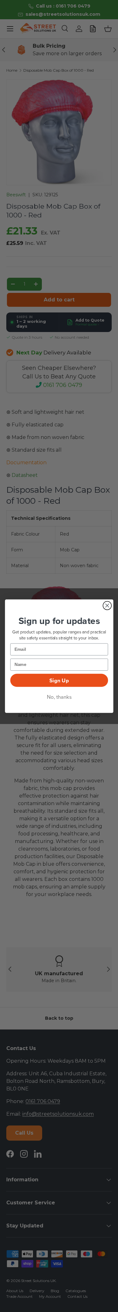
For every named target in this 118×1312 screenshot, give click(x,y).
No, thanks (59, 697)
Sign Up (59, 680)
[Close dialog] (107, 605)
